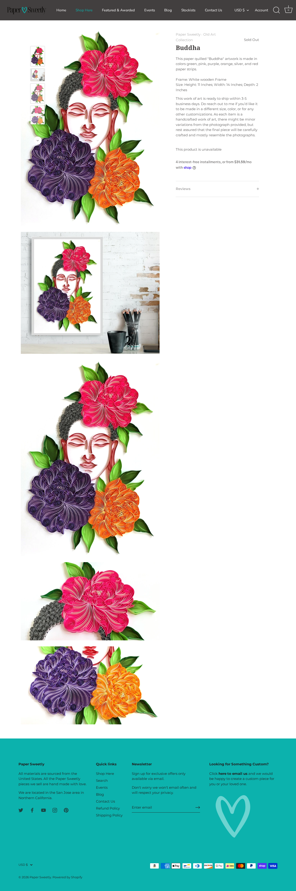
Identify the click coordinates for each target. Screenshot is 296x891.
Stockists (188, 10)
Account (261, 10)
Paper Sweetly (188, 34)
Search (102, 780)
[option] (37, 57)
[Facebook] (32, 810)
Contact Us (213, 10)
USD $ (239, 10)
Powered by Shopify (67, 877)
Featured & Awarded (118, 10)
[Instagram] (54, 810)
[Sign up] (197, 807)
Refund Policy (108, 808)
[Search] (276, 10)
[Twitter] (20, 810)
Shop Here (84, 10)
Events (149, 10)
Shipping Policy (109, 815)
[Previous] (38, 39)
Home (61, 10)
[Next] (38, 140)
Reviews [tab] (183, 189)
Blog (168, 10)
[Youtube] (43, 810)
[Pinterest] (66, 810)
